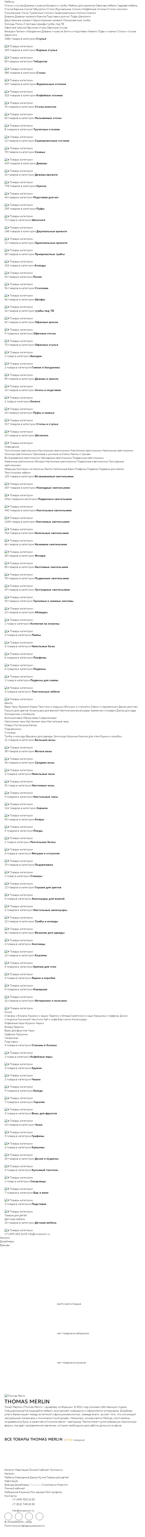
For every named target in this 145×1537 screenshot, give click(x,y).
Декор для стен (128, 706)
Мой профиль (53, 1492)
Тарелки (18, 1027)
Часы (15, 706)
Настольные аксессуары (74, 710)
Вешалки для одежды (39, 736)
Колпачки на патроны (30, 469)
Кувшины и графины (106, 1015)
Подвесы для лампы (111, 469)
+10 (12, 42)
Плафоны (80, 469)
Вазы (8, 706)
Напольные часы (15, 721)
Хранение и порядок (103, 710)
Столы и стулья (14, 5)
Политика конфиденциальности (25, 1525)
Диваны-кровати (25, 16)
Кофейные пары (15, 1023)
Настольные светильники (54, 450)
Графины (10, 1034)
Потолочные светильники (21, 450)
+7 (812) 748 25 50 (23, 1504)
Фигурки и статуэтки (77, 706)
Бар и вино (64, 1019)
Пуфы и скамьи (107, 31)
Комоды (10, 24)
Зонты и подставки (75, 31)
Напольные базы (63, 469)
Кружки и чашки (38, 1015)
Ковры (33, 706)
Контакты (56, 1469)
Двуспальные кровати (18, 20)
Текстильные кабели (18, 472)
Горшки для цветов (17, 710)
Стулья (9, 9)
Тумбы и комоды (15, 736)
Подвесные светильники (88, 458)
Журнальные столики (68, 9)
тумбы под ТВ (55, 24)
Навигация (21, 1469)
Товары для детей (16, 1215)
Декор (9, 703)
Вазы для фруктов (16, 1030)
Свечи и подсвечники (104, 706)
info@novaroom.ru (39, 1234)
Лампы (48, 469)
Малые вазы (30, 718)
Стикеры (10, 732)
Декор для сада (126, 710)
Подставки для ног (58, 16)
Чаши (31, 1030)
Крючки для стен (88, 736)
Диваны (9, 16)
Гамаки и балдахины (28, 31)
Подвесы (92, 469)
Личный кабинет (39, 1469)
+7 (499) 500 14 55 (16, 1234)
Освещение (12, 446)
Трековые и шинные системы (51, 454)
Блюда (9, 1027)
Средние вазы (48, 718)
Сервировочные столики (70, 13)
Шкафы (41, 24)
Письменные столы (17, 13)
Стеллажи (30, 24)
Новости (62, 1484)
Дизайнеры (7, 1241)
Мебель (9, 1)
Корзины (72, 736)
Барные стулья (23, 9)
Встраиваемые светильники (22, 458)
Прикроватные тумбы (77, 20)
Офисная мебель (106, 5)
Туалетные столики (41, 13)
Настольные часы (58, 721)
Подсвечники (13, 729)
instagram (29, 1516)
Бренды (5, 1245)
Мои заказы (37, 1492)
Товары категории (21, 46)
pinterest (39, 1516)
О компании (49, 1484)
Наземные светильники (20, 461)
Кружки (30, 1023)
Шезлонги (84, 16)
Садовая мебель (127, 5)
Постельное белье (25, 725)
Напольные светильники (117, 450)
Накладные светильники (56, 458)
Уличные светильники (18, 454)
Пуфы (74, 16)
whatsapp (18, 1516)
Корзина (24, 1492)
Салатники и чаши (82, 1015)
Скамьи (91, 13)
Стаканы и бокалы (16, 1015)
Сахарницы (11, 1038)
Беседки (10, 31)
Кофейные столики (95, 9)
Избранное (11, 1492)
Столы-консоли (117, 9)
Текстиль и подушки (51, 706)
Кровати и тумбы (56, 5)
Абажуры (10, 469)
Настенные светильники (86, 450)
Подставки (11, 1041)
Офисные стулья (57, 27)
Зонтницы (60, 736)
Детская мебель (15, 1219)
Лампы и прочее (80, 454)
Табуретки (39, 9)
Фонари (40, 461)
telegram (8, 1516)
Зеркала (23, 706)
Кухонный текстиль (30, 1019)
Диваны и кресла (35, 5)
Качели (92, 31)
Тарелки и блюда (59, 1015)
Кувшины (22, 1034)
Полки (19, 24)
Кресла (41, 16)
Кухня (8, 1012)
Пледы (9, 725)
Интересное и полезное (20, 714)
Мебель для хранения (81, 5)
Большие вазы (14, 718)
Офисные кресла (15, 27)
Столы (50, 9)
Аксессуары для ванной (44, 710)
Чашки (40, 1023)
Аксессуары (79, 1019)
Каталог (5, 1237)
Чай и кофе (50, 1019)
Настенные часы (36, 721)
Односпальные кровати (48, 20)
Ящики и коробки (111, 736)
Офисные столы (36, 27)
